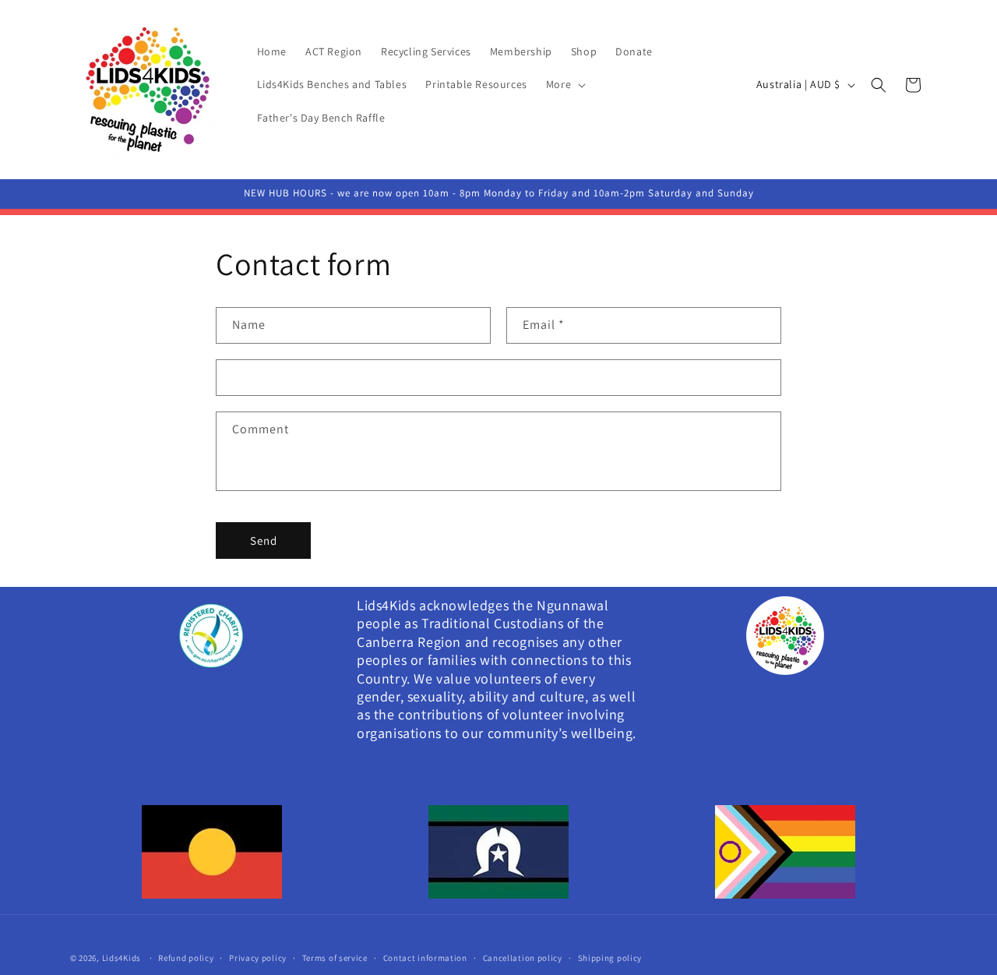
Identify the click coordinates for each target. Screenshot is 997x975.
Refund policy (185, 957)
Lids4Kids (122, 957)
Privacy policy (258, 957)
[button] (564, 84)
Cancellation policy (522, 957)
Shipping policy (610, 957)
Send (263, 540)
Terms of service (335, 957)
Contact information (425, 957)
